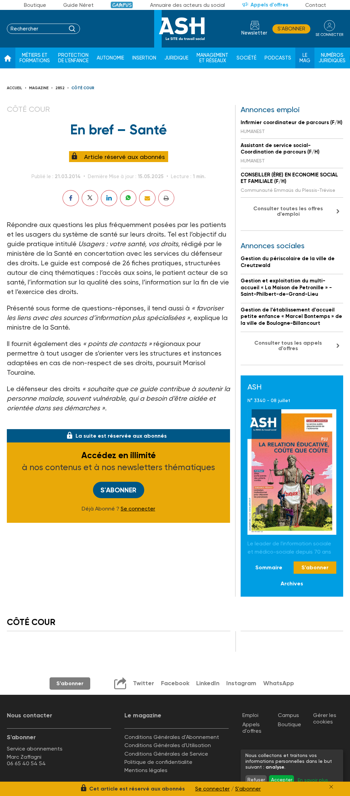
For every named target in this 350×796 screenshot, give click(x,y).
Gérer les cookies (324, 718)
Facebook (175, 683)
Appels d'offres (269, 5)
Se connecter (138, 509)
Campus (121, 4)
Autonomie (110, 58)
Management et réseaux (212, 58)
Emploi (250, 715)
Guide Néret (78, 5)
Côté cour (82, 88)
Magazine (39, 88)
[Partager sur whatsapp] (128, 198)
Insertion (144, 58)
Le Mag (304, 58)
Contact (315, 5)
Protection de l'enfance (73, 58)
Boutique (35, 5)
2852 (60, 88)
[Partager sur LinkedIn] (109, 198)
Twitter (143, 683)
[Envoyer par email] (147, 198)
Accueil (14, 88)
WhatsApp (278, 683)
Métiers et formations (34, 58)
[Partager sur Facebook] (71, 198)
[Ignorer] (331, 786)
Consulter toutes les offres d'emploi (288, 211)
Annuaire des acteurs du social (187, 5)
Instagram (241, 683)
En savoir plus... (314, 780)
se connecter (329, 34)
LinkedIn (207, 683)
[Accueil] (7, 58)
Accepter (281, 779)
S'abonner (291, 29)
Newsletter (254, 33)
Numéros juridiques (332, 58)
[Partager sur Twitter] (90, 198)
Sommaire (268, 567)
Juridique (176, 58)
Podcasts (278, 58)
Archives (292, 583)
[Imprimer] (166, 198)
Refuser (256, 779)
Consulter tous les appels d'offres (288, 345)
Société (246, 58)
